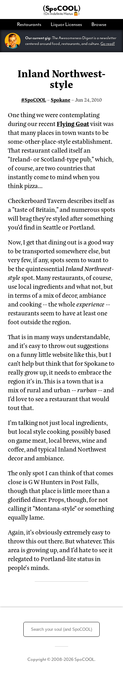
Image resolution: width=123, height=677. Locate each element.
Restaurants (29, 24)
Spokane (60, 99)
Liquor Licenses (66, 24)
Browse (98, 24)
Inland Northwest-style (62, 78)
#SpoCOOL (33, 99)
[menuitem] (31, 24)
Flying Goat (73, 123)
